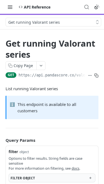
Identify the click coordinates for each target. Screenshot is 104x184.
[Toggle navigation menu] (10, 6)
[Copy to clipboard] (96, 75)
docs (75, 168)
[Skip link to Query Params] (1, 140)
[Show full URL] (90, 75)
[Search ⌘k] (86, 6)
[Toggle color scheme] (96, 6)
